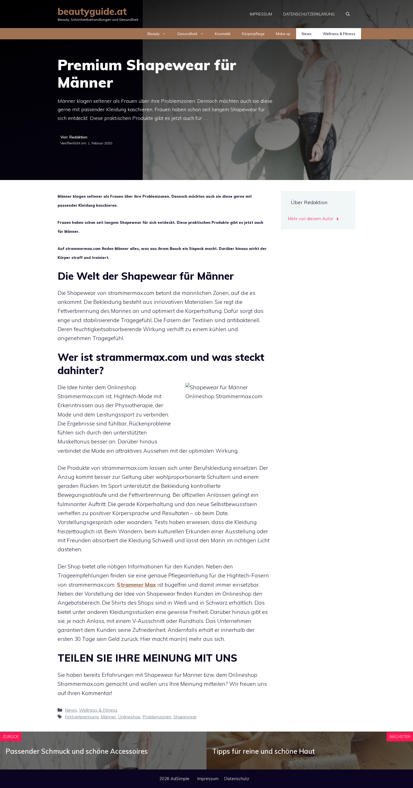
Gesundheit (187, 33)
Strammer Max (136, 584)
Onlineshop (129, 716)
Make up (283, 33)
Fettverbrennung (82, 716)
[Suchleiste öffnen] (347, 14)
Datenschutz (236, 778)
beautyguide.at (92, 11)
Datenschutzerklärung (309, 14)
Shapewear (185, 716)
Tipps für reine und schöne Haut (263, 751)
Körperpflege (253, 33)
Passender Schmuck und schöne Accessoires (77, 751)
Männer (108, 716)
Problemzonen (156, 716)
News (307, 33)
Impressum (261, 14)
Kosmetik (223, 33)
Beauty (154, 33)
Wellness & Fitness (339, 33)
